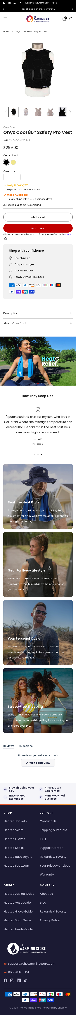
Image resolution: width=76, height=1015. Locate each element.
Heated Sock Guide (17, 920)
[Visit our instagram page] (9, 3)
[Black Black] (6, 162)
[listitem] (38, 9)
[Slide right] (70, 112)
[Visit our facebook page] (4, 3)
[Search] (71, 19)
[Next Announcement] (72, 9)
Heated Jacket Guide (19, 894)
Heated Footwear (16, 865)
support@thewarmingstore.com (41, 2)
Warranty (47, 874)
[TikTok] (25, 980)
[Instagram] (12, 980)
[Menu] (5, 19)
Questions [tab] (26, 747)
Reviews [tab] (8, 747)
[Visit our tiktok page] (19, 3)
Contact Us (48, 821)
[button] (34, 383)
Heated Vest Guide (17, 902)
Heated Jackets (15, 821)
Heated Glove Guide (18, 911)
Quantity (9, 171)
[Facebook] (5, 980)
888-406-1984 (18, 972)
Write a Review (42, 764)
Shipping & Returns (53, 830)
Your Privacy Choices (55, 865)
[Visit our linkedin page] (14, 3)
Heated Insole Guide (18, 929)
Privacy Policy (50, 920)
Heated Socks (14, 848)
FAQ (43, 839)
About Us (46, 894)
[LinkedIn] (19, 980)
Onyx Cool (9, 127)
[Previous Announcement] (3, 9)
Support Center (51, 848)
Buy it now (38, 228)
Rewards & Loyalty (53, 857)
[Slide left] (6, 112)
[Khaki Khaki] (13, 162)
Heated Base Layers (18, 857)
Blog (43, 902)
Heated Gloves (14, 839)
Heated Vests (13, 830)
